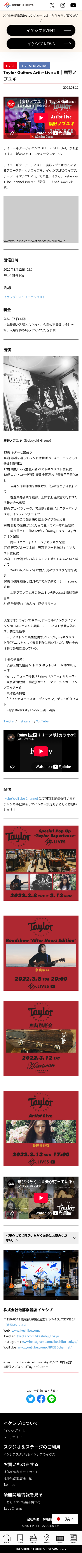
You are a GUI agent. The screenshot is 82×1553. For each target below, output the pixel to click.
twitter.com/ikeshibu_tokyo (38, 1336)
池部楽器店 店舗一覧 (17, 1478)
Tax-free (9, 1484)
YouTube (42, 721)
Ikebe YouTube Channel (20, 798)
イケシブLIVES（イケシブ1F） (24, 297)
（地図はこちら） (15, 1324)
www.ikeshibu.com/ (26, 1330)
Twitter (9, 721)
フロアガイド (12, 1437)
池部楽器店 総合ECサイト (20, 1471)
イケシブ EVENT (41, 30)
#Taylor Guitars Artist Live (22, 1362)
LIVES (10, 65)
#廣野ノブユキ (13, 1366)
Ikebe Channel (13, 1508)
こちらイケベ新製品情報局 (21, 1502)
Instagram (25, 721)
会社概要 (33, 1519)
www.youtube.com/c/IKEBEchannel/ (45, 1347)
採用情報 (49, 1519)
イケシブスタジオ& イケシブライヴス (29, 1454)
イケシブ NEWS (41, 43)
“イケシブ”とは (13, 1430)
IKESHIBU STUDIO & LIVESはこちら (41, 1549)
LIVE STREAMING (34, 65)
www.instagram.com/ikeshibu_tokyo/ (49, 1341)
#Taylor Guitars (36, 1366)
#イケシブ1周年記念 (58, 1362)
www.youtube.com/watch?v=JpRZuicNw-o (34, 240)
